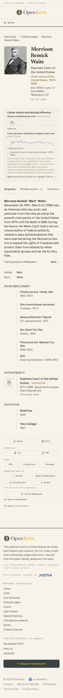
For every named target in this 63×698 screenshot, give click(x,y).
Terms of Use (11, 689)
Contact (8, 684)
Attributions (49, 684)
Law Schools (11, 611)
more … (55, 261)
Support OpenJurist (31, 663)
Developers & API (13, 643)
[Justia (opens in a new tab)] (45, 575)
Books (7, 625)
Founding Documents (16, 620)
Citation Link (29, 464)
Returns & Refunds (28, 684)
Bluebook (50, 464)
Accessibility (38, 679)
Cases (7, 588)
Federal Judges (29, 36)
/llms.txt (8, 648)
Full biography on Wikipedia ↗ (21, 261)
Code (6, 593)
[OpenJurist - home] (31, 12)
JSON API (9, 653)
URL (11, 464)
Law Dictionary (12, 597)
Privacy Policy (31, 689)
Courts (7, 606)
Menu (11, 23)
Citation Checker (13, 629)
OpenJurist (10, 36)
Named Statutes (13, 616)
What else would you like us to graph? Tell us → (31, 176)
